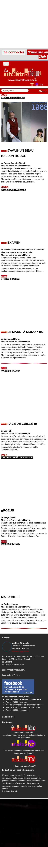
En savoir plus (8, 717)
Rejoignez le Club (9, 791)
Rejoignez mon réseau (20, 651)
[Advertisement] (24, 24)
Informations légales (11, 675)
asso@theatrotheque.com (13, 670)
